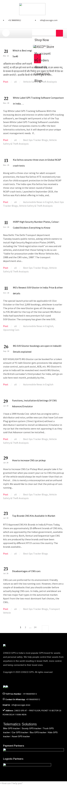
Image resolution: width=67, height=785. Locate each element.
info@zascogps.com (48, 20)
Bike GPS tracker (11, 728)
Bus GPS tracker (38, 732)
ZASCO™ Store (44, 47)
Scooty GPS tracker (31, 728)
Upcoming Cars (11, 329)
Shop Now (41, 40)
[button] (11, 783)
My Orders (41, 60)
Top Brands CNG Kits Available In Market (33, 515)
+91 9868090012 (14, 20)
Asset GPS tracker (21, 736)
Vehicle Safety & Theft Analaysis (36, 205)
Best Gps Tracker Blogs (35, 140)
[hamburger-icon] (59, 33)
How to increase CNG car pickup (29, 460)
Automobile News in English (38, 202)
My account (42, 53)
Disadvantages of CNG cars (26, 571)
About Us (40, 67)
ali (15, 81)
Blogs (38, 81)
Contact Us (42, 74)
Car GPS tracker (20, 732)
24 (35, 627)
